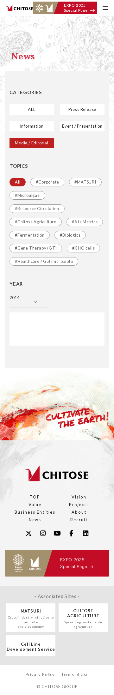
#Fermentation (29, 235)
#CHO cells (83, 248)
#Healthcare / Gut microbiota (44, 261)
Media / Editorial (31, 142)
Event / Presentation (82, 126)
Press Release (82, 109)
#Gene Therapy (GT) (36, 248)
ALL (31, 109)
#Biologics (70, 235)
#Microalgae (27, 195)
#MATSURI (85, 181)
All (17, 181)
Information (32, 126)
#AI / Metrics (85, 221)
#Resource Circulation (37, 208)
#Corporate (47, 181)
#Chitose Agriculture (35, 221)
